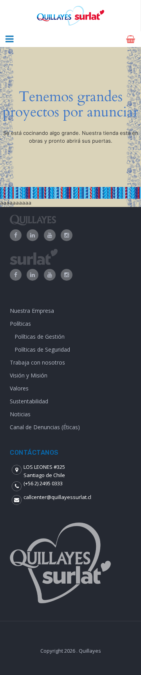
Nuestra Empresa (32, 310)
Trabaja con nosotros (37, 362)
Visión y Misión (28, 375)
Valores (19, 388)
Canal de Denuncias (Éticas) (45, 427)
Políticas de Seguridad (42, 349)
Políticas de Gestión (39, 336)
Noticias (20, 414)
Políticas (20, 323)
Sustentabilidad (29, 401)
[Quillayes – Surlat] (70, 15)
